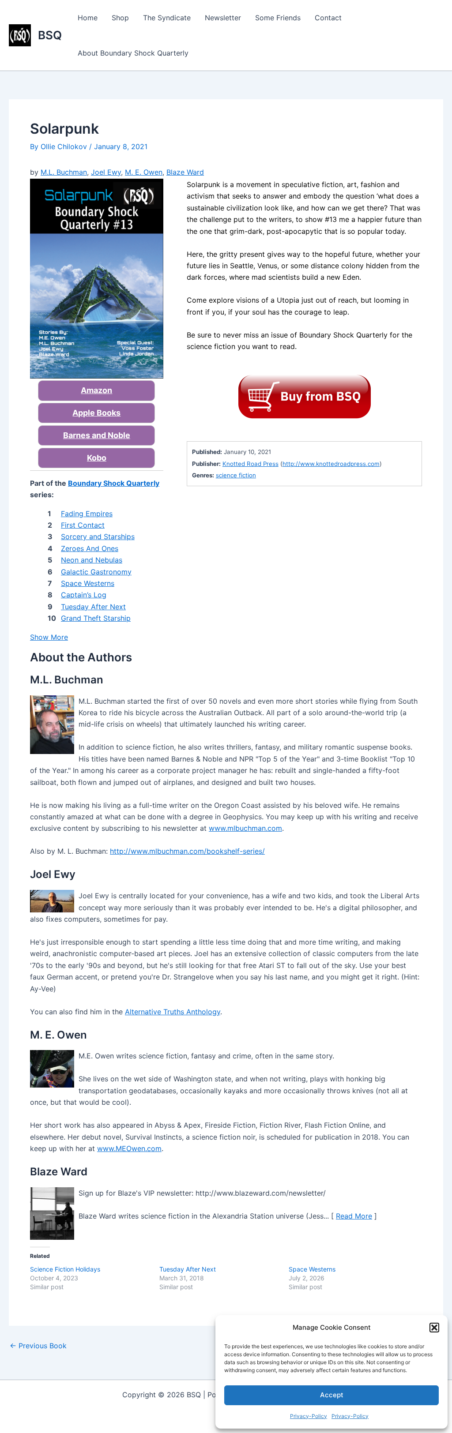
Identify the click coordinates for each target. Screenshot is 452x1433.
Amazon (96, 390)
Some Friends (278, 17)
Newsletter (223, 17)
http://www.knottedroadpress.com (331, 463)
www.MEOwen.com (129, 1148)
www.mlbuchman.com (245, 828)
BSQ (50, 35)
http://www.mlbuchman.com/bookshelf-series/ (187, 851)
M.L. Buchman (64, 172)
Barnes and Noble (96, 435)
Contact (328, 17)
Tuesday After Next (187, 1269)
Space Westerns (312, 1269)
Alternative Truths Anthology (172, 1011)
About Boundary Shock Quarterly (133, 53)
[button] (434, 1327)
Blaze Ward (185, 172)
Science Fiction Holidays (65, 1269)
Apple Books (96, 412)
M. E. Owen (143, 172)
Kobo (96, 457)
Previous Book (38, 1345)
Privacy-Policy (308, 1416)
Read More (354, 1216)
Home (88, 17)
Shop (120, 17)
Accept (331, 1395)
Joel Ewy (106, 172)
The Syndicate (167, 17)
